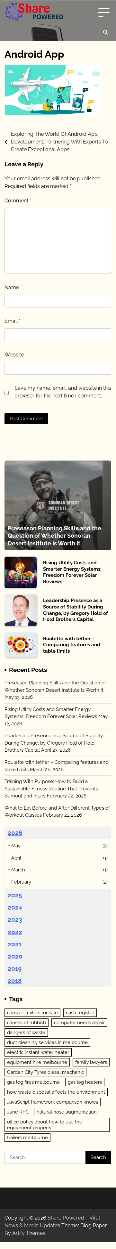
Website (14, 355)
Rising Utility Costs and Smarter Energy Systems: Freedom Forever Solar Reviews (72, 572)
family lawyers (91, 1062)
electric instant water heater (38, 1052)
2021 (15, 944)
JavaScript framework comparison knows (52, 1102)
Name (13, 287)
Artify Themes (28, 1233)
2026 (15, 832)
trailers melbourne (27, 1137)
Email (12, 321)
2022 (15, 931)
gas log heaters (85, 1082)
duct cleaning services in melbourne (47, 1042)
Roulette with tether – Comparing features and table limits (71, 645)
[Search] (105, 32)
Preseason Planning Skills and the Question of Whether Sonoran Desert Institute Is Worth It (54, 536)
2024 (15, 907)
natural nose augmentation (67, 1112)
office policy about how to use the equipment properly (44, 1125)
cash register (80, 1013)
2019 (15, 968)
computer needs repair (79, 1022)
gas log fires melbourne (33, 1082)
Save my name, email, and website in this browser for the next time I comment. (62, 392)
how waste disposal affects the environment (56, 1092)
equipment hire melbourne (37, 1062)
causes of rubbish (26, 1022)
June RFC (18, 1112)
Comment (17, 201)
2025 (15, 895)
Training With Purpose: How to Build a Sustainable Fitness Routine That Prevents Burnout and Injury (51, 789)
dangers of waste (26, 1032)
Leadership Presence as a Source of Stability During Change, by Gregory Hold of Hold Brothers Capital (75, 610)
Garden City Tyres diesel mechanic (45, 1072)
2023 (15, 919)
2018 (15, 980)
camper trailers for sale (32, 1013)
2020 (15, 956)
